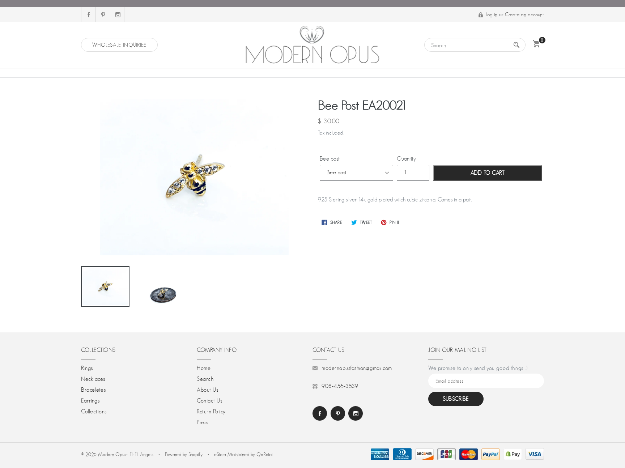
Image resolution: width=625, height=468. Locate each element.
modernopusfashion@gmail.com (357, 368)
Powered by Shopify (184, 454)
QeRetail (264, 454)
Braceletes (93, 390)
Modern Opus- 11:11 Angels (126, 454)
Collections (94, 411)
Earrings (90, 400)
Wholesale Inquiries (119, 45)
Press (202, 422)
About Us (207, 390)
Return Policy (211, 411)
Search (205, 379)
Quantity (406, 159)
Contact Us (209, 400)
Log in (491, 14)
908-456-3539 (340, 386)
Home (204, 368)
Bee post (330, 159)
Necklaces (93, 379)
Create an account (524, 14)
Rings (87, 368)
